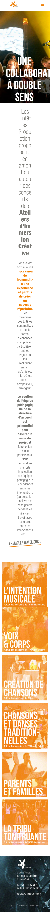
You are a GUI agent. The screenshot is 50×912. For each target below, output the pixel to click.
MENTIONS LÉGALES (34, 905)
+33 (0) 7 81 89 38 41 (27, 885)
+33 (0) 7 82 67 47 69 (27, 888)
